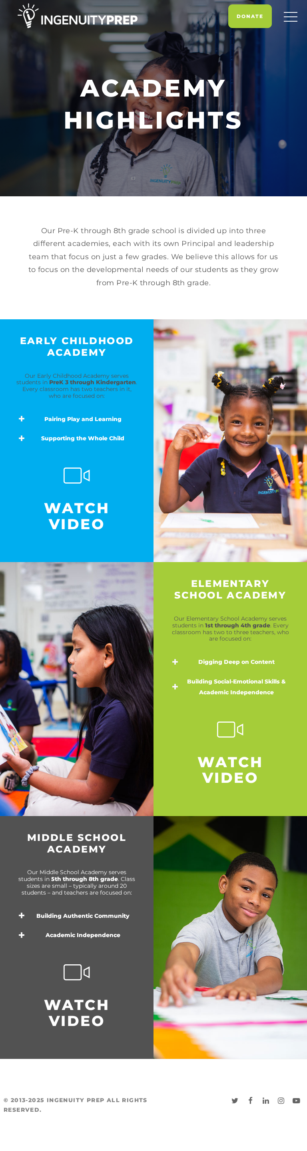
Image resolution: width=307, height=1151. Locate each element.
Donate (250, 16)
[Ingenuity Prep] (78, 15)
